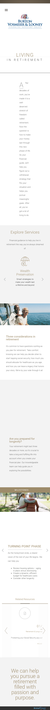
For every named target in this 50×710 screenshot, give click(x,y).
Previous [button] (6, 630)
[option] (25, 272)
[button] (4, 279)
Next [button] (43, 630)
